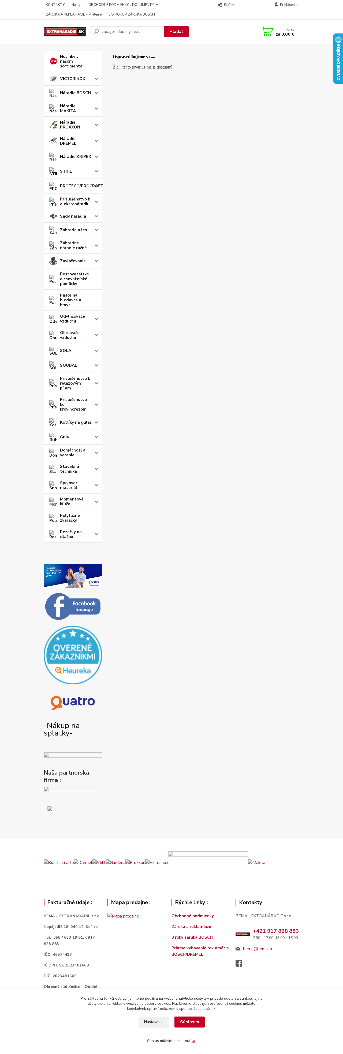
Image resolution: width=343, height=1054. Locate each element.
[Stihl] (99, 862)
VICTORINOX (72, 78)
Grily (64, 437)
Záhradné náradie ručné (73, 245)
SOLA (65, 350)
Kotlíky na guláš (76, 422)
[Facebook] (242, 965)
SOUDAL (68, 365)
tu (193, 1040)
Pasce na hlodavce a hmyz (70, 300)
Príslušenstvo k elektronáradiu (75, 201)
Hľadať (176, 32)
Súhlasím (189, 1022)
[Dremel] (83, 862)
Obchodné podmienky (193, 916)
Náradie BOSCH (75, 93)
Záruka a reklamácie (192, 926)
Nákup (76, 4)
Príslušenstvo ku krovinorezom (73, 404)
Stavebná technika (69, 469)
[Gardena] (115, 862)
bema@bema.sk (257, 948)
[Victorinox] (156, 862)
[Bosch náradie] (59, 862)
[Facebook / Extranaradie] (73, 607)
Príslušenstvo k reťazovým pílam (75, 383)
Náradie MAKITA (68, 108)
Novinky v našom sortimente (71, 61)
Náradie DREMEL (68, 141)
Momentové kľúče (72, 501)
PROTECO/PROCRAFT (81, 186)
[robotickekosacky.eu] (73, 795)
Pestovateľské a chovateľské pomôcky (74, 278)
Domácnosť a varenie (72, 453)
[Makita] (256, 862)
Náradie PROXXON (70, 125)
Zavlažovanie (73, 261)
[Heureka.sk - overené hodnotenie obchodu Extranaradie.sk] (73, 655)
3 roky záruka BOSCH (192, 937)
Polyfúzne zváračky (70, 518)
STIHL (66, 171)
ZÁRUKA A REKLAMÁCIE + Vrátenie (74, 14)
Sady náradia (73, 216)
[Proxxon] (135, 862)
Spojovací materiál (69, 485)
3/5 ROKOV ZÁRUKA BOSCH (132, 14)
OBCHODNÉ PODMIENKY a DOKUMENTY (121, 4)
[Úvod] (65, 31)
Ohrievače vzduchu (70, 335)
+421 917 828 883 (276, 931)
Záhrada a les (73, 230)
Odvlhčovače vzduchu (72, 319)
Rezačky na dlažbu (71, 534)
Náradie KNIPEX (75, 156)
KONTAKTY (55, 4)
